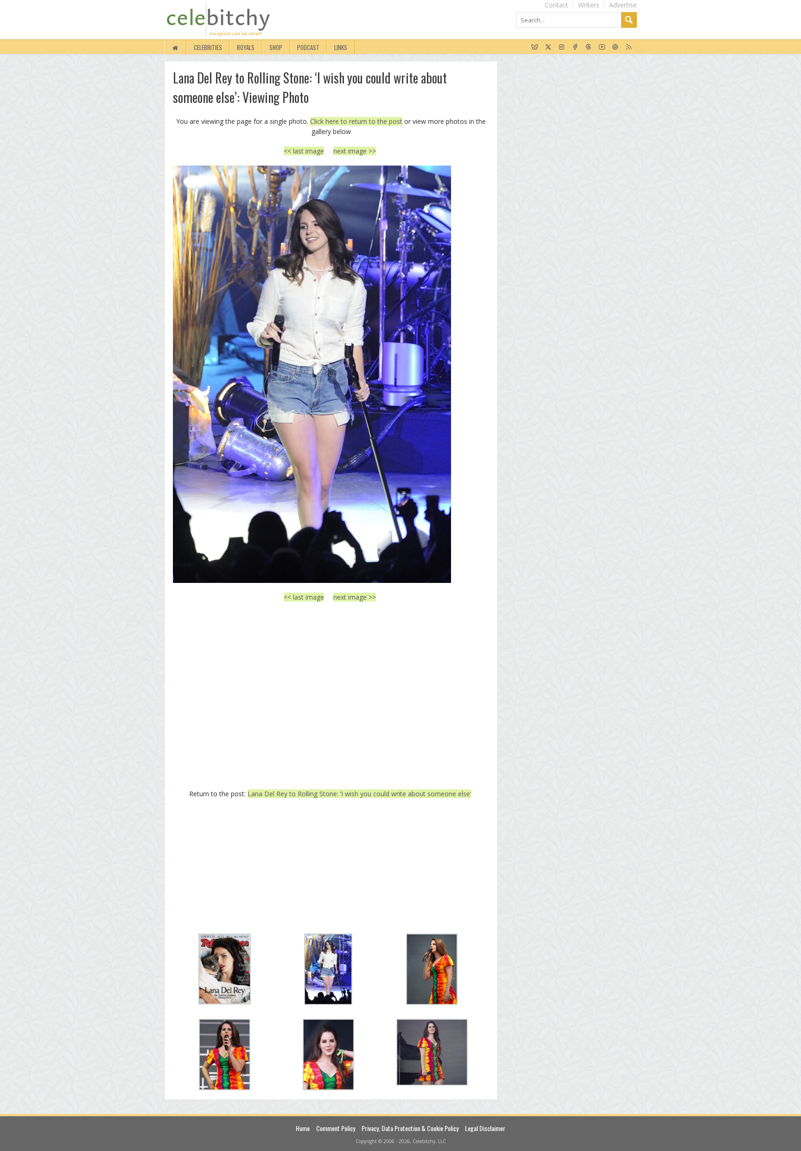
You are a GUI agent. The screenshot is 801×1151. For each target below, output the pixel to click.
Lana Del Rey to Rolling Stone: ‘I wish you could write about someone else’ (359, 793)
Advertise (623, 4)
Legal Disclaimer (485, 1128)
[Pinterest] (615, 47)
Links (340, 47)
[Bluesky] (534, 47)
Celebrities (208, 47)
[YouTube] (601, 47)
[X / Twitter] (548, 47)
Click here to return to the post (356, 121)
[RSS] (628, 47)
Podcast (308, 47)
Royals (245, 47)
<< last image (304, 151)
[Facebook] (575, 47)
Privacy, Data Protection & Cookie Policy (410, 1128)
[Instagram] (561, 47)
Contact (556, 4)
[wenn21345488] (330, 374)
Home (303, 1128)
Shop (275, 47)
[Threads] (588, 47)
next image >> (354, 151)
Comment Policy (335, 1128)
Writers (588, 4)
